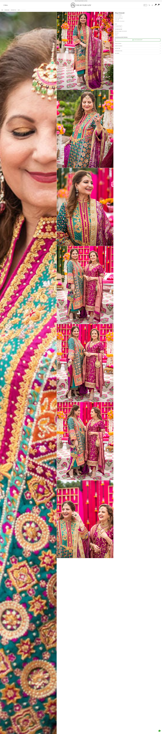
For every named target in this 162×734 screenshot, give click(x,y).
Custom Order (118, 26)
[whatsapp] (159, 731)
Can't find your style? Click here (121, 37)
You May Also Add (118, 29)
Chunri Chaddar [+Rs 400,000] (121, 31)
